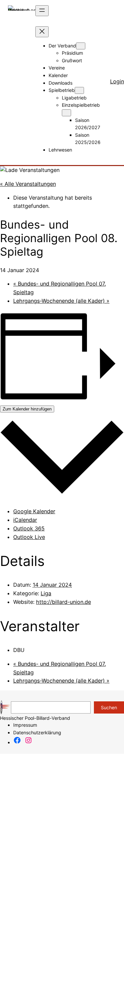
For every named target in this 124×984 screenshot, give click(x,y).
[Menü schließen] (42, 31)
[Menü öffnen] (42, 10)
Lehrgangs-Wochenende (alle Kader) (61, 300)
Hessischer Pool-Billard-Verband (35, 718)
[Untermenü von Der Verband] (80, 45)
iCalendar (25, 520)
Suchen (109, 707)
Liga (46, 593)
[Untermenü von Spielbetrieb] (79, 90)
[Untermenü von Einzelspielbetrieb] (66, 112)
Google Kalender (34, 511)
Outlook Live (29, 537)
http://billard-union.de (63, 602)
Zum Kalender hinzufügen (27, 409)
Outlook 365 (29, 528)
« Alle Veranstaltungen (28, 184)
